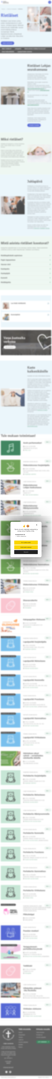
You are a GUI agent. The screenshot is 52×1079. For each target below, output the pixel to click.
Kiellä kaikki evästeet (25, 547)
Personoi (26, 552)
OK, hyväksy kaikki (26, 542)
